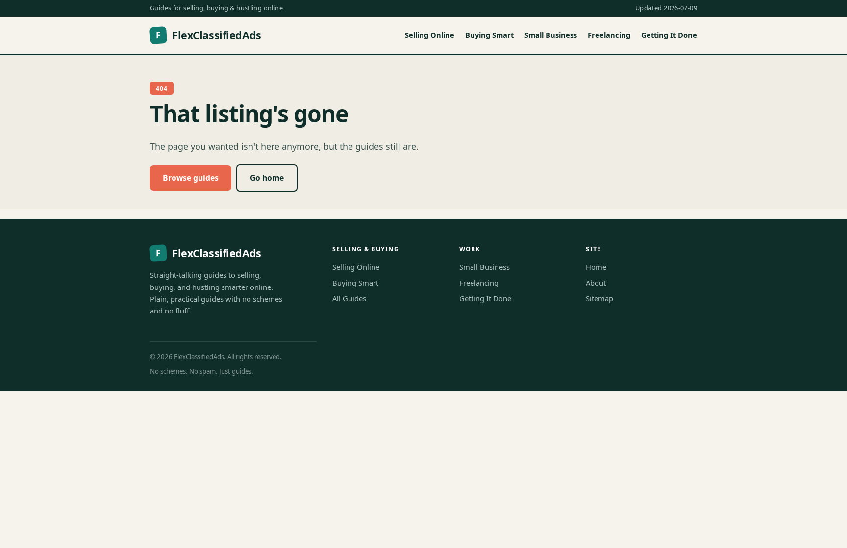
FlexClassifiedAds (208, 35)
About (596, 282)
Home (596, 267)
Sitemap (599, 298)
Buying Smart (489, 35)
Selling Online (429, 35)
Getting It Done (669, 35)
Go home (267, 177)
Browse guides (191, 177)
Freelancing (609, 35)
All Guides (349, 298)
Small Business (550, 35)
